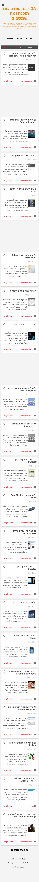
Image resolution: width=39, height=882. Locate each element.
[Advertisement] (19, 100)
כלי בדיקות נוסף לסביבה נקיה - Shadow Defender (22, 708)
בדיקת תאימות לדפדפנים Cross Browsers (25, 779)
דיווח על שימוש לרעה (20, 867)
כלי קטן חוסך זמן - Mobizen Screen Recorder (23, 121)
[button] (3, 53)
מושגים (19, 39)
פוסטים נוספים (19, 850)
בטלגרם (10, 39)
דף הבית (29, 39)
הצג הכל (5, 47)
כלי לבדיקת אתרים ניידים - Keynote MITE (24, 532)
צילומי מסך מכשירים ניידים (24, 602)
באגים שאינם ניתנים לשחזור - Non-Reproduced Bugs (22, 815)
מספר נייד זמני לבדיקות (25, 324)
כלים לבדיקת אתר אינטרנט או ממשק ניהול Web (22, 389)
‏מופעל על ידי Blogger (19, 859)
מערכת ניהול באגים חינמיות (23, 291)
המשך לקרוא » (7, 81)
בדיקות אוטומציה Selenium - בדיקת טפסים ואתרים (23, 672)
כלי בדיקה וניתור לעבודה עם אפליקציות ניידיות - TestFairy (23, 54)
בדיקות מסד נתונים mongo (24, 155)
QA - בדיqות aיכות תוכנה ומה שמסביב (19, 13)
